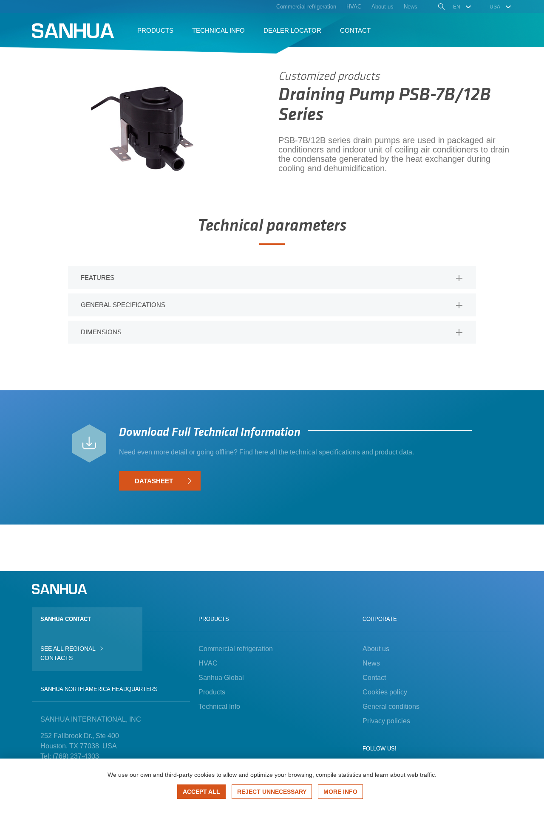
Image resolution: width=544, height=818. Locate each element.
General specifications (123, 304)
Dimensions (101, 332)
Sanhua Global (221, 677)
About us (376, 648)
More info (340, 791)
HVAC (208, 663)
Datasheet (154, 481)
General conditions (391, 706)
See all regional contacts (67, 653)
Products (211, 692)
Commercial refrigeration (235, 648)
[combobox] (462, 7)
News (371, 663)
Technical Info (219, 706)
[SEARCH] (440, 7)
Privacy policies (386, 721)
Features (97, 277)
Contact (374, 677)
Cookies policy (385, 692)
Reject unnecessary (271, 791)
